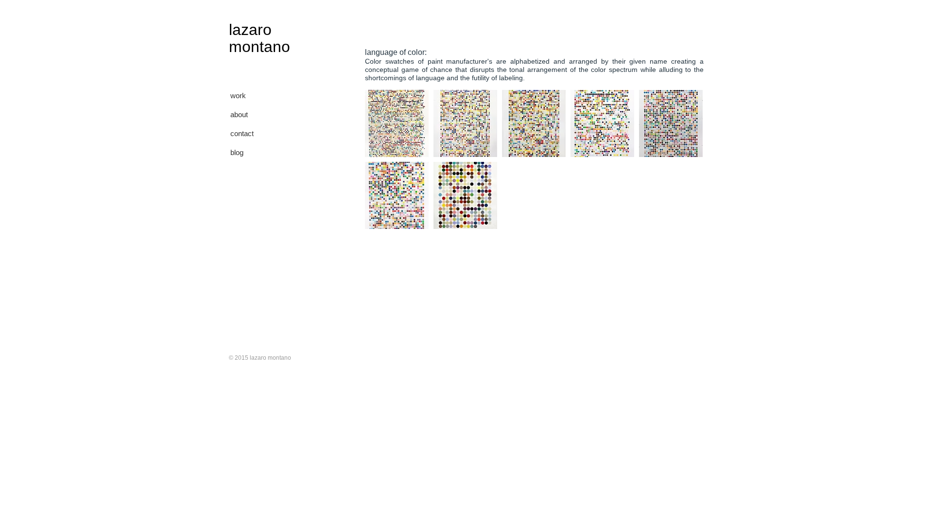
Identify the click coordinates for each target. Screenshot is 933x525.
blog (236, 152)
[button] (397, 123)
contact (242, 133)
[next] (682, 168)
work (238, 95)
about (239, 114)
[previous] (386, 168)
